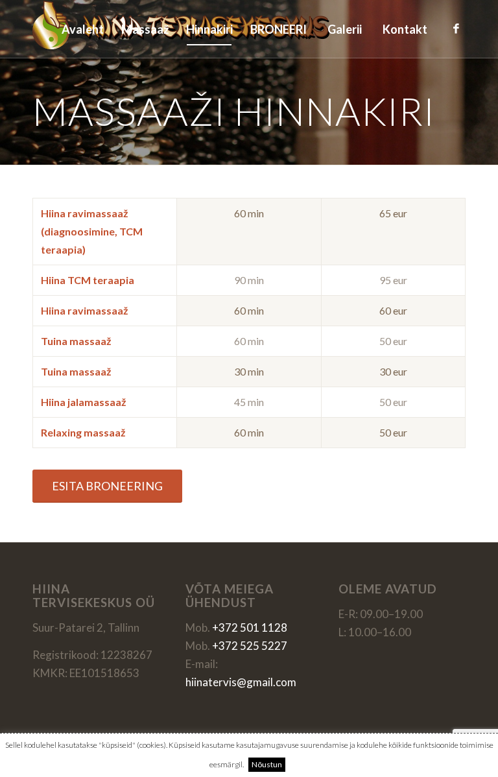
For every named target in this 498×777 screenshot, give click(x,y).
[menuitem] (82, 29)
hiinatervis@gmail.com (240, 682)
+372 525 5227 (249, 645)
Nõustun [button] (267, 764)
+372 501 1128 (249, 627)
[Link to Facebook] (456, 28)
